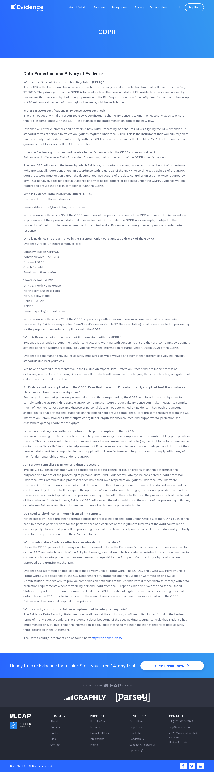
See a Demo (136, 721)
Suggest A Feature (140, 744)
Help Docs (135, 727)
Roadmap (135, 738)
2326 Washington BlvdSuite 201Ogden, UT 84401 (183, 737)
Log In (177, 7)
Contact (55, 744)
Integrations (120, 7)
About (54, 721)
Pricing (139, 7)
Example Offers (99, 733)
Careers (55, 727)
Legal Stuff (136, 733)
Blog (53, 738)
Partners (55, 733)
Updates (134, 750)
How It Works (78, 7)
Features (99, 7)
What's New (158, 7)
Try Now (194, 7)
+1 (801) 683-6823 (181, 721)
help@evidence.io (179, 727)
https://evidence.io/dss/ (107, 638)
